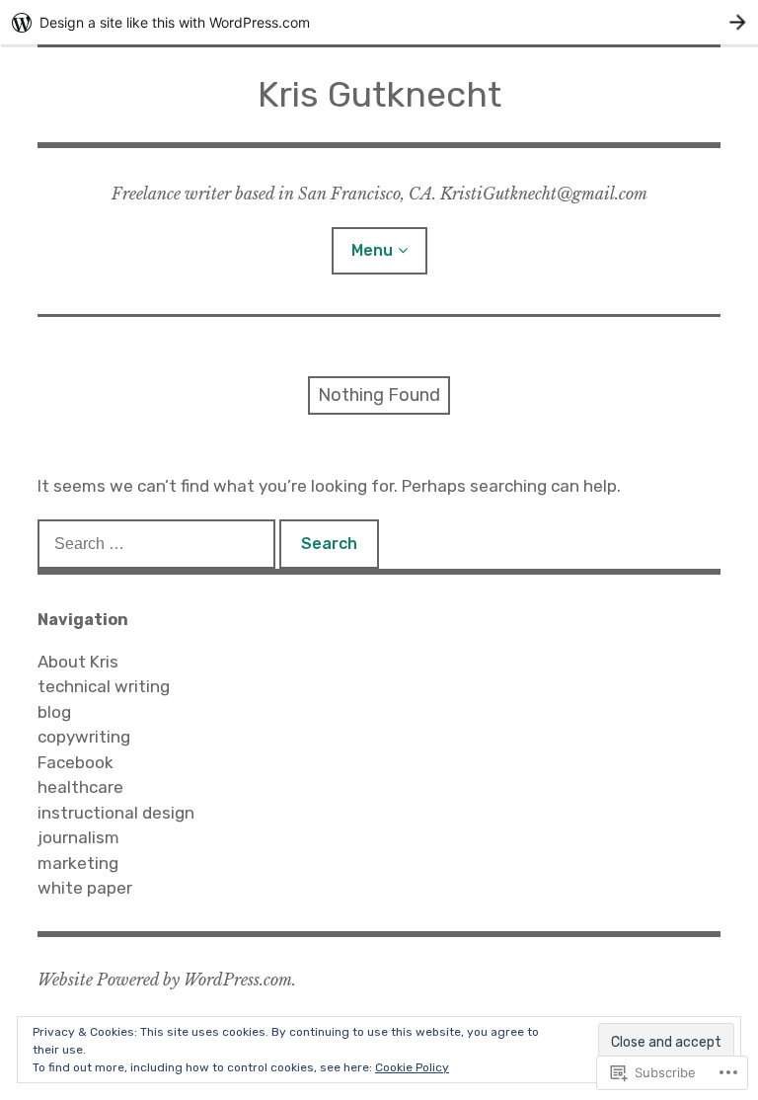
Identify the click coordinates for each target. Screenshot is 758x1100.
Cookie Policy (412, 1067)
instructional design (116, 813)
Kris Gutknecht (379, 94)
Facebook (76, 762)
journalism (78, 837)
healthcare (80, 787)
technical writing (104, 686)
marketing (78, 863)
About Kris (78, 661)
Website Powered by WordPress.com (165, 979)
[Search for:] (158, 543)
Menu (372, 250)
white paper (85, 888)
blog (54, 712)
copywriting (84, 736)
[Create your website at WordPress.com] (379, 22)
